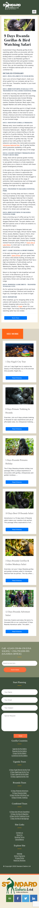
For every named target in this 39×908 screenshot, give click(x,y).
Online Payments (19, 856)
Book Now (15, 318)
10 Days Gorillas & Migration (19, 814)
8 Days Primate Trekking (19, 797)
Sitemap (19, 854)
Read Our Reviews (19, 860)
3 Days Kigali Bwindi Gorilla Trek (19, 770)
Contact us (19, 833)
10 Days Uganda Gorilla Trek (20, 776)
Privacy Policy (19, 858)
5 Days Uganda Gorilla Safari (19, 774)
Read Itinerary (17, 378)
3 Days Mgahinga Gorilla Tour (19, 772)
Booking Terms (19, 837)
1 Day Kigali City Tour (15, 361)
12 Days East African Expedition (19, 812)
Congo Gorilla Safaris (19, 753)
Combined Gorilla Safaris (19, 755)
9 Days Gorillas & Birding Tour (19, 795)
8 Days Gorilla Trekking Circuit (19, 816)
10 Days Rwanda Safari (19, 793)
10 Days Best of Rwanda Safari (19, 513)
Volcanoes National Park (11, 145)
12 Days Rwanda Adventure (19, 791)
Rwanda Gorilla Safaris (19, 751)
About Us (19, 835)
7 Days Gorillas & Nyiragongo (19, 818)
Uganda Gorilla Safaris (19, 749)
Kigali (20, 306)
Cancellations (19, 839)
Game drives (16, 255)
